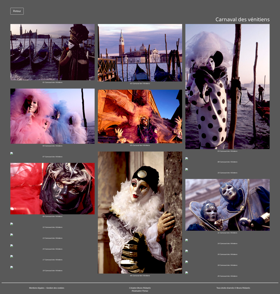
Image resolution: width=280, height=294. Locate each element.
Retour (17, 11)
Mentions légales (36, 288)
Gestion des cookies (55, 288)
